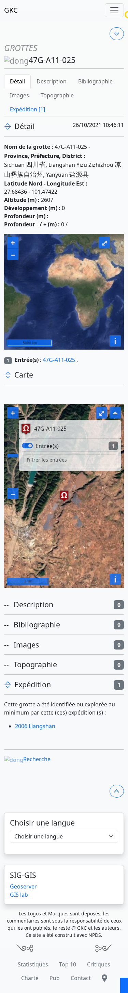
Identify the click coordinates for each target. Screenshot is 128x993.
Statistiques (33, 964)
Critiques (98, 964)
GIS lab (19, 894)
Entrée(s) (47, 446)
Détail (17, 81)
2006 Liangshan (35, 726)
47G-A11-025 (59, 360)
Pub (54, 978)
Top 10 (67, 964)
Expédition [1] (27, 109)
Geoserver (23, 886)
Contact (81, 978)
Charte (30, 978)
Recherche (37, 759)
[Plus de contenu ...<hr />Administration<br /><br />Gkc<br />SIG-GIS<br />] (117, 33)
